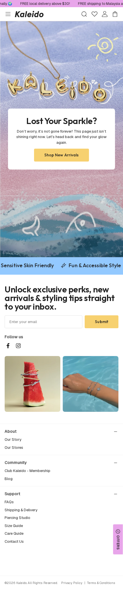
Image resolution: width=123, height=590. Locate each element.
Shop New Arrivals (61, 155)
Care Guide (14, 533)
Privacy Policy (71, 583)
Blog (9, 478)
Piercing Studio (17, 517)
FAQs (9, 501)
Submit (101, 321)
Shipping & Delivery (21, 510)
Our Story (13, 439)
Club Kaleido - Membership (27, 470)
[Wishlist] (94, 14)
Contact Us (14, 541)
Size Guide (14, 525)
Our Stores (14, 447)
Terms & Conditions (101, 583)
